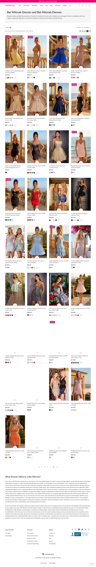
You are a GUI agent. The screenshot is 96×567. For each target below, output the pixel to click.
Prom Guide (30, 533)
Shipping (51, 535)
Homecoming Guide (32, 535)
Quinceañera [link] (35, 5)
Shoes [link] (51, 5)
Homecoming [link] (26, 5)
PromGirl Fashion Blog (33, 543)
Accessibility (52, 543)
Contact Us (52, 533)
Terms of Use (44, 563)
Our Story (7, 533)
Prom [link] (20, 5)
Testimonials (8, 535)
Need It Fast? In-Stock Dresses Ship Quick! (48, 1)
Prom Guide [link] (57, 5)
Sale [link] (70, 5)
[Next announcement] (68, 1)
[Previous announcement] (28, 1)
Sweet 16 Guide (31, 538)
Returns (51, 541)
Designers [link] (65, 5)
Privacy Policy (52, 563)
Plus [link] (47, 5)
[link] (82, 5)
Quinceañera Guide (32, 541)
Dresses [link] (41, 5)
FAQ (50, 538)
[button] (79, 5)
